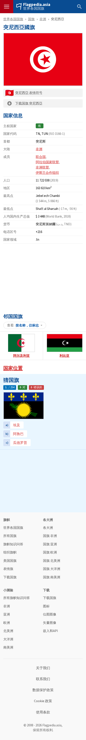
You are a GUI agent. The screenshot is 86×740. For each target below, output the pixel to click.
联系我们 (43, 679)
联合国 (41, 157)
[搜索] (79, 6)
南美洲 (8, 647)
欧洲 (6, 622)
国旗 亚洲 (50, 544)
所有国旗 (10, 536)
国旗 (31, 19)
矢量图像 (49, 622)
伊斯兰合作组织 (47, 173)
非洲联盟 (42, 167)
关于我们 (43, 668)
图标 (46, 606)
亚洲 (6, 614)
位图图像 (49, 614)
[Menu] (6, 6)
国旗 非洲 (50, 536)
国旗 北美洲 (51, 560)
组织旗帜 (10, 552)
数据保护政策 (43, 690)
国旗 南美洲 (51, 577)
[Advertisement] (43, 277)
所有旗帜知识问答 (16, 598)
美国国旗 (10, 560)
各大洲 (48, 527)
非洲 (42, 19)
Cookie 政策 (43, 701)
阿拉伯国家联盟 (47, 162)
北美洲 (8, 631)
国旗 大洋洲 (51, 568)
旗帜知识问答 (13, 544)
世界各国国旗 (33, 8)
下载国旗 (10, 577)
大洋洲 (8, 639)
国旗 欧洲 (50, 552)
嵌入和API (50, 631)
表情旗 (8, 568)
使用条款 (43, 712)
